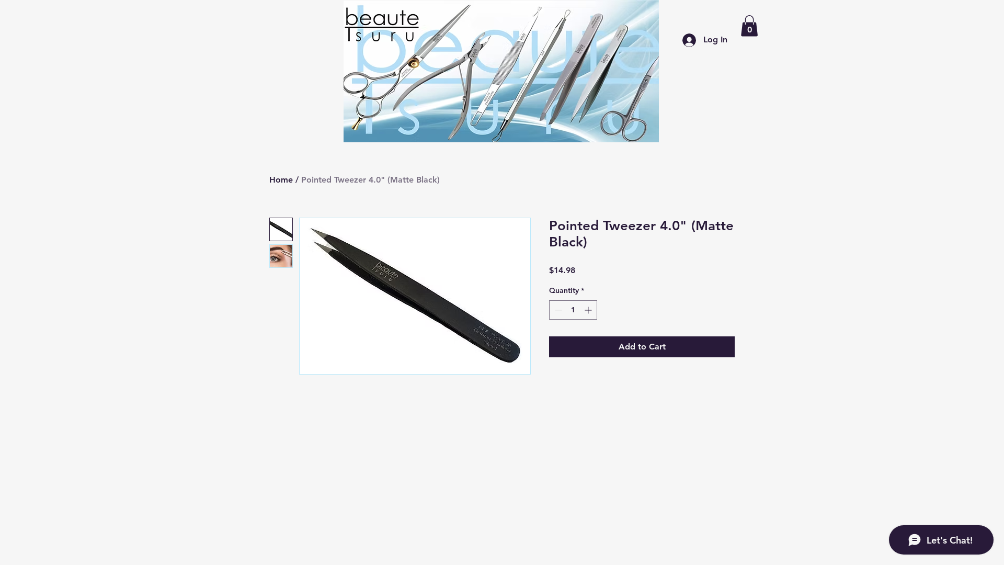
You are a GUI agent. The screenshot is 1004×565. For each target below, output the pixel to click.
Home (281, 180)
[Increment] (589, 310)
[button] (749, 26)
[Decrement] (557, 310)
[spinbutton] (573, 310)
